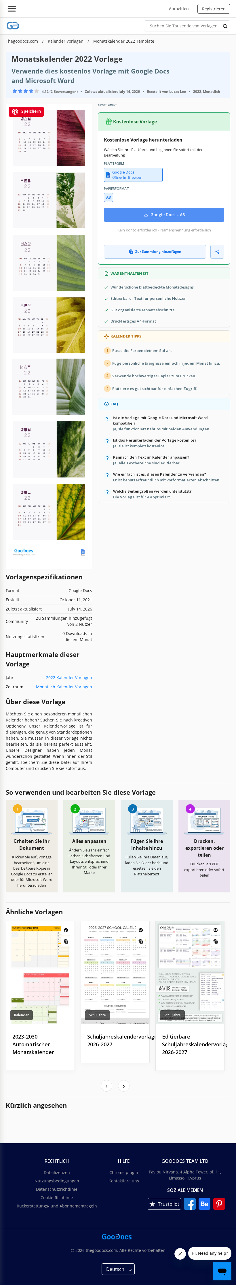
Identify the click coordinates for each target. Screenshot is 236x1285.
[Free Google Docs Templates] (13, 26)
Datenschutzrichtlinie (56, 1189)
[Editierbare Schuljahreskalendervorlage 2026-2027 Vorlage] (190, 972)
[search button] (225, 25)
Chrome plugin (123, 1172)
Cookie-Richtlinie (57, 1197)
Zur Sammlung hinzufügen (158, 251)
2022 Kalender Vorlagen (69, 677)
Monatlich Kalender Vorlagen (64, 686)
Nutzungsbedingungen (57, 1181)
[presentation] (106, 1086)
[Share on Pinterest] (66, 930)
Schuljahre (97, 1015)
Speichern (30, 111)
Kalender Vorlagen (66, 41)
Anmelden (179, 8)
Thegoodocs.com (22, 41)
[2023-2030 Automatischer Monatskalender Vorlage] (40, 972)
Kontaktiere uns (124, 1181)
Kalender (21, 1015)
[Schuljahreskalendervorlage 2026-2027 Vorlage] (115, 972)
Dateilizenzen (57, 1172)
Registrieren (214, 9)
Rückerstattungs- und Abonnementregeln (57, 1206)
